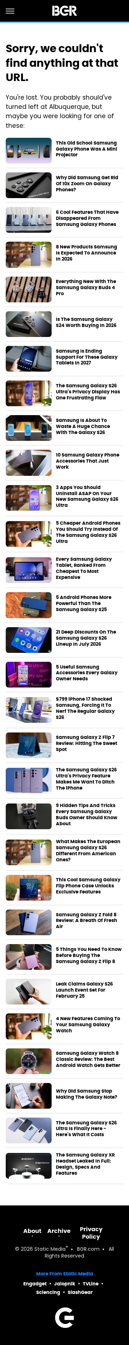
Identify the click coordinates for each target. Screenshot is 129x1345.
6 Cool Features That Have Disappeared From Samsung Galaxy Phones (87, 218)
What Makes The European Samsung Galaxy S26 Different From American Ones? (88, 851)
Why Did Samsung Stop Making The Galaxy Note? (86, 1094)
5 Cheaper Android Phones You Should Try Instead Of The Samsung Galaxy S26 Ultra (88, 532)
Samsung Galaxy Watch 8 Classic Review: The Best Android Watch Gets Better (88, 1059)
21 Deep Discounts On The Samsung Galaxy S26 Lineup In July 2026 (86, 638)
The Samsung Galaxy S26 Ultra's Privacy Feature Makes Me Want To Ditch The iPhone (86, 779)
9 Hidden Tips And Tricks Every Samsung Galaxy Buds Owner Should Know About (86, 815)
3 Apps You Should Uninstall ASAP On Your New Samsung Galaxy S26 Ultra (87, 497)
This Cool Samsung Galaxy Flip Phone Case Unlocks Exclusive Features (88, 886)
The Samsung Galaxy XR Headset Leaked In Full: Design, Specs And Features (85, 1164)
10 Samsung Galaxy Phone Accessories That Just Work (87, 461)
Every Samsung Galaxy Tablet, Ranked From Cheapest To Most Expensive (84, 568)
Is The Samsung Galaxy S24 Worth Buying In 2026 (86, 322)
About (32, 1231)
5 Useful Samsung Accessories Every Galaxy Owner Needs (87, 673)
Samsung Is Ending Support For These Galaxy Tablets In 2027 (87, 357)
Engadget (35, 1284)
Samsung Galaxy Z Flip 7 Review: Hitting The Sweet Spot (86, 743)
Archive (59, 1231)
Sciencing (48, 1292)
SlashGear (80, 1292)
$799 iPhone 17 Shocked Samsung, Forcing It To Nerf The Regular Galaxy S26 (85, 708)
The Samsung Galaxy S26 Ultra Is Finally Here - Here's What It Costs (86, 1129)
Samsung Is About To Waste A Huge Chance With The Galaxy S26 (83, 426)
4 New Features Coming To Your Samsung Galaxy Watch (88, 1025)
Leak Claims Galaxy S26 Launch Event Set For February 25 (84, 990)
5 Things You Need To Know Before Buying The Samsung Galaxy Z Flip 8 (88, 955)
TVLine (91, 1284)
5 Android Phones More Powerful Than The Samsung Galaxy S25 (83, 604)
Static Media (50, 1249)
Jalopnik (64, 1284)
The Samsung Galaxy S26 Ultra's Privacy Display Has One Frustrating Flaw (88, 392)
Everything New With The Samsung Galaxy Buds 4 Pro (86, 288)
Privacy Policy (91, 1232)
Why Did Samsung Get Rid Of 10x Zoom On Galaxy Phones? (87, 184)
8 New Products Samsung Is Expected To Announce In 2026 (86, 253)
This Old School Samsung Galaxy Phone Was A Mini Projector (86, 149)
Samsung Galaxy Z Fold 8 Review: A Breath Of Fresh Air (86, 921)
